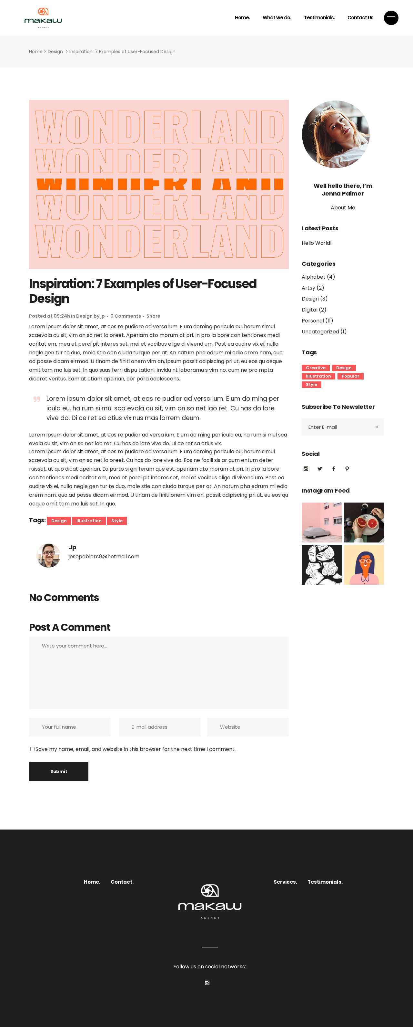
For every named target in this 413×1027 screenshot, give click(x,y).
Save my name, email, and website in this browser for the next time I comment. (135, 749)
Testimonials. (325, 881)
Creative (316, 368)
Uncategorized (320, 331)
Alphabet (314, 277)
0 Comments (125, 316)
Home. (92, 881)
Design (55, 51)
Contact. (122, 881)
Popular (350, 376)
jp (102, 316)
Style (117, 521)
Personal (313, 320)
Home (36, 51)
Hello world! (317, 243)
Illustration (89, 521)
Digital (309, 309)
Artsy (308, 288)
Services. (285, 881)
